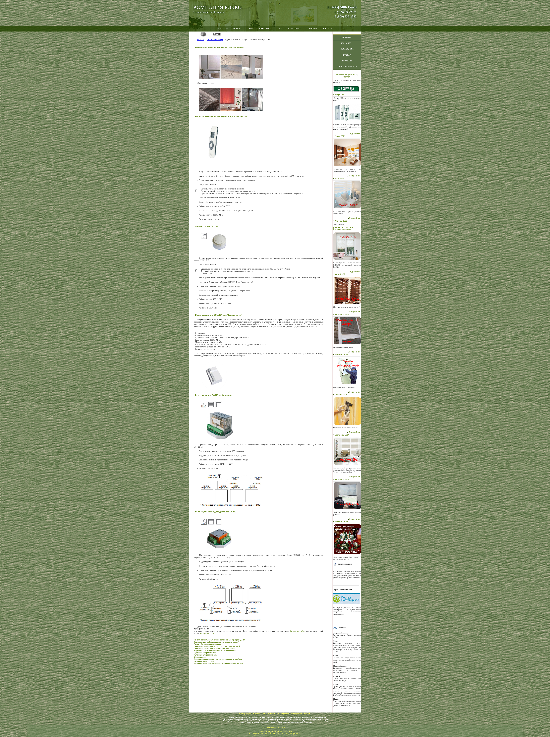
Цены (264, 714)
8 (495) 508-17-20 (342, 7)
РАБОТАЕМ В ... (346, 37)
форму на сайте (297, 631)
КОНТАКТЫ (327, 29)
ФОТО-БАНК (347, 61)
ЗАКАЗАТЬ (313, 29)
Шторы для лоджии (342, 229)
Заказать (307, 714)
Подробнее (354, 133)
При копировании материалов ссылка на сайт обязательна (275, 736)
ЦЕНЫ (250, 29)
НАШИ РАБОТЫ (294, 29)
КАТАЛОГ (221, 29)
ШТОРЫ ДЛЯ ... (347, 43)
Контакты (272, 714)
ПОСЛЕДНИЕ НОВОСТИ (347, 67)
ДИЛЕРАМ (347, 55)
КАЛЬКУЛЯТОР (265, 29)
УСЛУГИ (236, 29)
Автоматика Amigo (215, 40)
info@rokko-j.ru (207, 633)
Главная (200, 40)
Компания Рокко (217, 7)
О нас (241, 714)
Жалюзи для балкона (343, 227)
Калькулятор (283, 714)
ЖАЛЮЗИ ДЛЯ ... (347, 49)
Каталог (256, 714)
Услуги (248, 714)
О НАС (279, 29)
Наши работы (296, 714)
